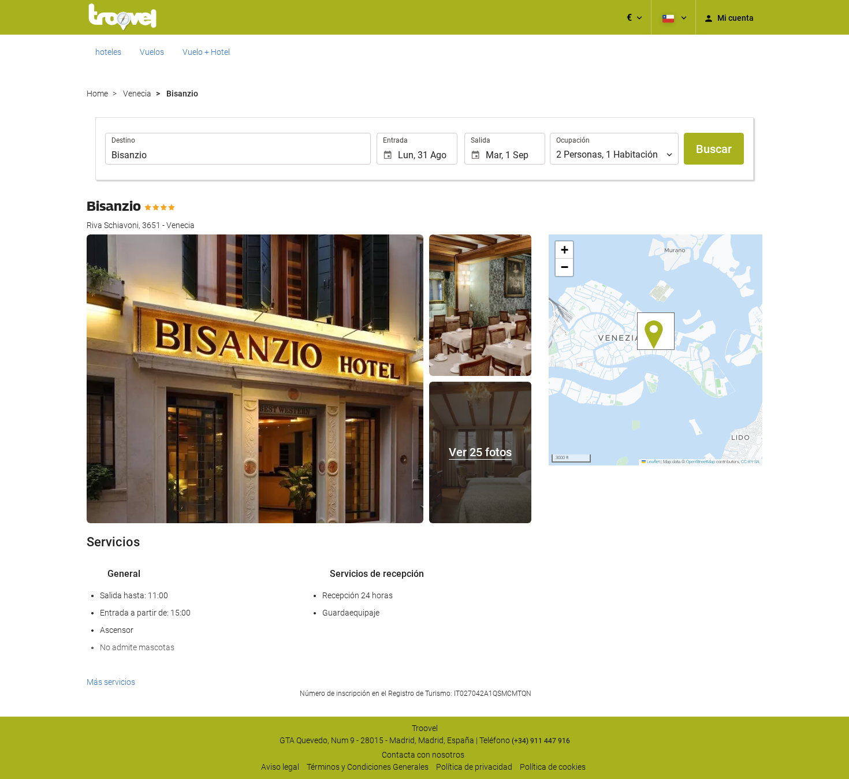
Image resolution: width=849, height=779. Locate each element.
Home (97, 93)
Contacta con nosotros (423, 754)
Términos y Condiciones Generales (368, 766)
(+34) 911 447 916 (541, 741)
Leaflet (653, 461)
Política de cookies (553, 766)
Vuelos (152, 52)
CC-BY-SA (750, 461)
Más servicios (111, 682)
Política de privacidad (474, 766)
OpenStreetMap (700, 461)
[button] (634, 17)
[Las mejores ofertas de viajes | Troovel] (122, 17)
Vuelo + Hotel (206, 52)
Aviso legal (280, 766)
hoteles (108, 52)
